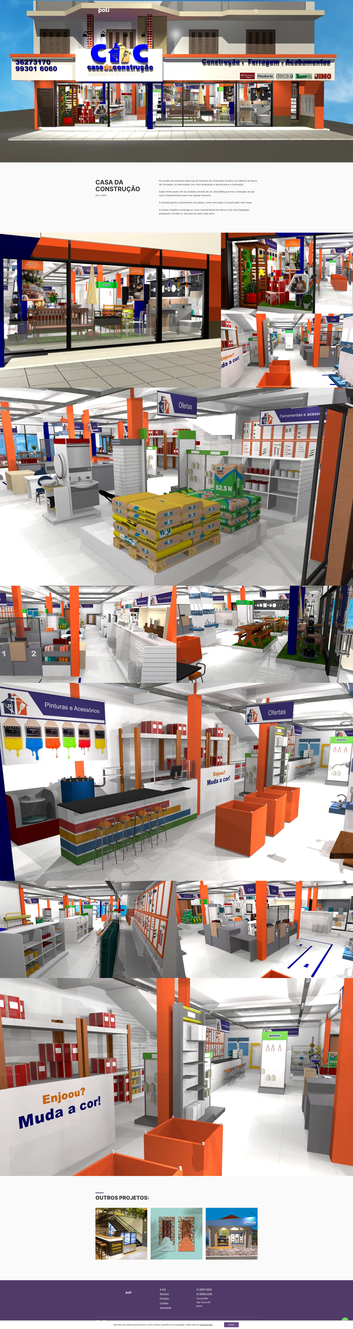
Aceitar (231, 1324)
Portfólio (164, 1298)
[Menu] (255, 11)
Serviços (164, 1293)
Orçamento (165, 1307)
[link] (206, 1324)
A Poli (163, 1289)
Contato (164, 1303)
